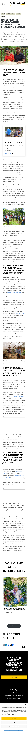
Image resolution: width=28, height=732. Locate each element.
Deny (14, 722)
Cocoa (3, 13)
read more (8, 153)
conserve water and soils (14, 292)
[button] (26, 704)
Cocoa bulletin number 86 (10, 435)
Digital (3, 16)
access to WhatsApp (19, 396)
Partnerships (14, 690)
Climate (18, 13)
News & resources (14, 626)
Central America (11, 13)
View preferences (14, 726)
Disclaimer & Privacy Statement (16, 730)
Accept (14, 718)
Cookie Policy (7, 730)
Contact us (14, 693)
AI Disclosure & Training (14, 698)
